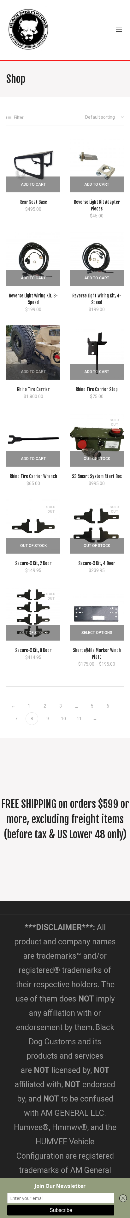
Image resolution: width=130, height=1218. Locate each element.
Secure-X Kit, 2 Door (33, 563)
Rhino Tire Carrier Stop (97, 389)
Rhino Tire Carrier (33, 389)
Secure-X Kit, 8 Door (33, 650)
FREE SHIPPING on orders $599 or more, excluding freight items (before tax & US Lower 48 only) (65, 819)
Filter (19, 117)
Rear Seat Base (33, 202)
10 (63, 718)
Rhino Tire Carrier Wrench (33, 476)
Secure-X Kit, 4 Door (96, 563)
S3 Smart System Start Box (97, 476)
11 (79, 718)
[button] (33, 184)
